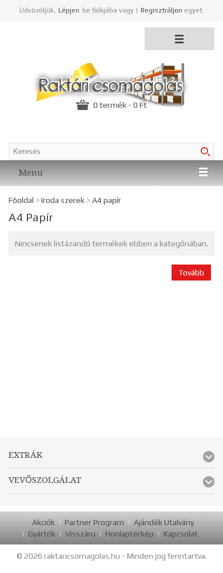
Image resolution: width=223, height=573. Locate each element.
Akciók (43, 522)
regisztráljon (161, 10)
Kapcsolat (181, 533)
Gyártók (41, 533)
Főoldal (21, 200)
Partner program (94, 522)
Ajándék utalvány (164, 522)
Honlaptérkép (129, 533)
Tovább (191, 272)
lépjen (68, 10)
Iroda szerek (63, 200)
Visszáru (80, 533)
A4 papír (106, 200)
